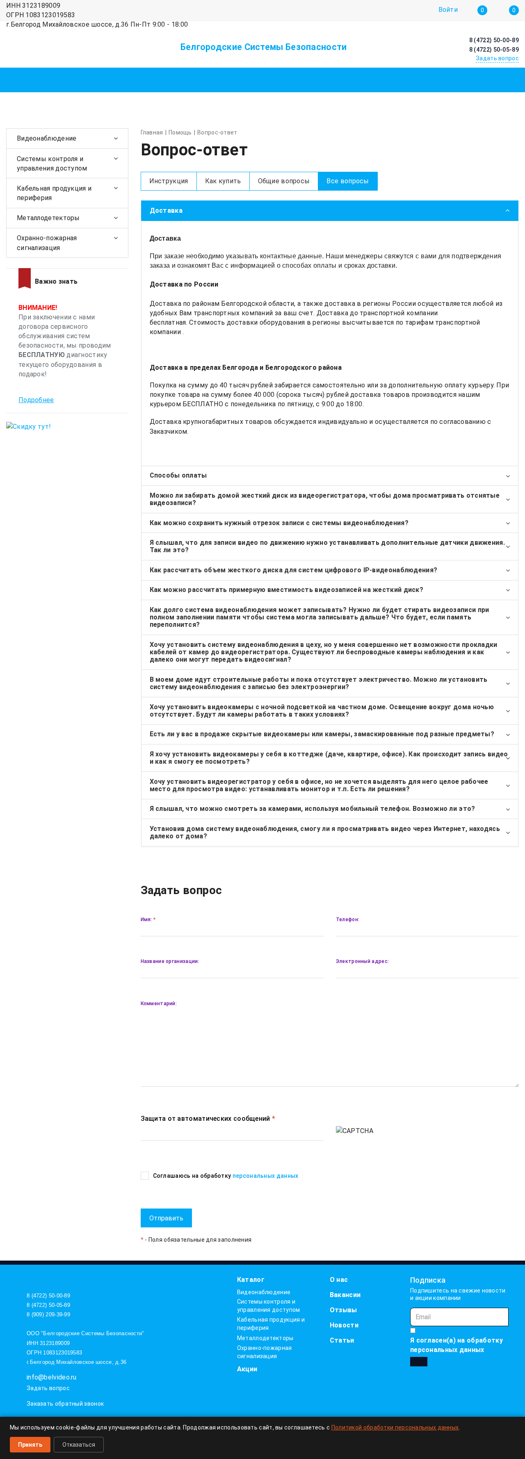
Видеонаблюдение (47, 138)
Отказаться (78, 1444)
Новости (344, 1325)
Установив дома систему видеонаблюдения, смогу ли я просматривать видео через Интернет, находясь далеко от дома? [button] (325, 832)
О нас (339, 1280)
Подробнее (36, 400)
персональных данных (266, 1175)
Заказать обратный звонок (65, 1403)
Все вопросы (347, 181)
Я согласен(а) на (456, 1345)
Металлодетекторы (48, 218)
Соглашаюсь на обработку (226, 1175)
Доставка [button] (166, 210)
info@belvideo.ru (52, 1377)
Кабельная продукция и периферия (54, 193)
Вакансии (345, 1295)
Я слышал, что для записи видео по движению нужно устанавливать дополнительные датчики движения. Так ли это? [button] (327, 546)
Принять (30, 1444)
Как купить (223, 181)
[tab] (330, 210)
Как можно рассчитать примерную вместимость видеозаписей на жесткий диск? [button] (287, 590)
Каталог (251, 1280)
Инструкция (168, 181)
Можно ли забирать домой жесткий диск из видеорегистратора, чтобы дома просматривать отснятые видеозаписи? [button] (325, 499)
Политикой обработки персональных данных (395, 1427)
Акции (247, 1369)
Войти (448, 10)
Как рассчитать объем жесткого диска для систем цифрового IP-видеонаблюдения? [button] (294, 570)
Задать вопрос (48, 1388)
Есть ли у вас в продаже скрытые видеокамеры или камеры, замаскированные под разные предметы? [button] (322, 734)
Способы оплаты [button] (178, 475)
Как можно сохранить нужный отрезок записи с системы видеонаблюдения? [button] (279, 523)
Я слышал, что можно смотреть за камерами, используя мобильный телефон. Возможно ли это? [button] (312, 809)
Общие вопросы (284, 181)
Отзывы (343, 1310)
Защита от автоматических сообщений (208, 1118)
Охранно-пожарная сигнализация (47, 242)
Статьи (342, 1340)
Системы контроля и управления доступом (52, 163)
